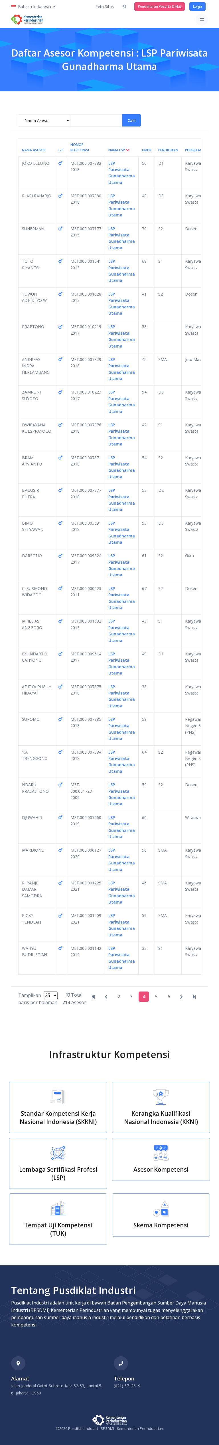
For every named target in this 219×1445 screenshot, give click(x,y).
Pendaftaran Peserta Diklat (159, 6)
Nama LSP (117, 150)
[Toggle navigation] (202, 19)
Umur (146, 150)
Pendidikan (168, 150)
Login (197, 6)
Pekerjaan (193, 150)
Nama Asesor (34, 150)
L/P (61, 150)
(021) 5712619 (127, 1385)
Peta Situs (104, 6)
